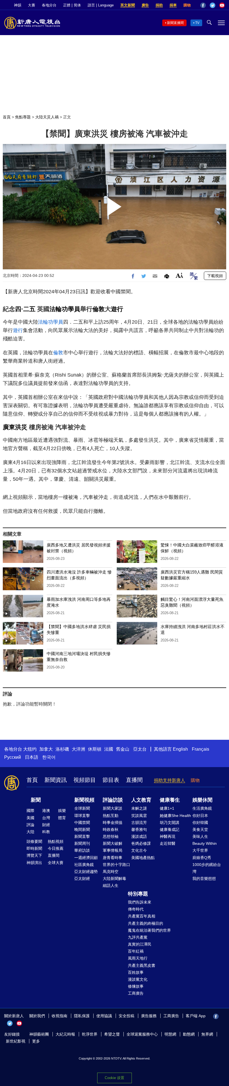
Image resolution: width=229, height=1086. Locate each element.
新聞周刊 (82, 843)
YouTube (222, 5)
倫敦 (98, 309)
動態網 (189, 1034)
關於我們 (37, 1016)
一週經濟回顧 (86, 857)
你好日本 (200, 815)
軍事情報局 (112, 850)
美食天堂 (200, 829)
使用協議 (104, 1016)
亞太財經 (82, 878)
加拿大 (46, 749)
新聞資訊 (55, 780)
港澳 (46, 810)
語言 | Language (101, 5)
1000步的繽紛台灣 (206, 868)
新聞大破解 (112, 843)
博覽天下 (34, 855)
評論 (30, 825)
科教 (46, 831)
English (180, 749)
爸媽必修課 (141, 843)
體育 (62, 818)
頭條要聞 (34, 841)
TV (197, 23)
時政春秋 (110, 829)
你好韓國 (200, 822)
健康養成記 (169, 829)
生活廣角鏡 (202, 808)
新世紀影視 (15, 1041)
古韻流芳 (139, 822)
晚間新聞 (82, 829)
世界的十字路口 (116, 864)
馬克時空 (110, 871)
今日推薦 (55, 848)
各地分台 (49, 5)
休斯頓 (94, 749)
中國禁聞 (82, 822)
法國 (108, 749)
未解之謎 (139, 808)
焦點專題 (23, 117)
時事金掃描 (112, 822)
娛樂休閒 (202, 800)
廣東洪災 (15, 427)
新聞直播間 (175, 23)
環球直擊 (82, 815)
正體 (66, 5)
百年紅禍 (136, 951)
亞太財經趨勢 (86, 871)
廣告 (145, 5)
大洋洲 (78, 749)
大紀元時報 (65, 1034)
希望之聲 (112, 1034)
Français (200, 749)
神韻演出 (34, 862)
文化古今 (139, 850)
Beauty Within (204, 843)
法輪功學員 (64, 309)
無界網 (207, 1034)
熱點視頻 (55, 841)
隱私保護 (82, 1016)
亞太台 (140, 749)
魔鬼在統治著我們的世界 (149, 930)
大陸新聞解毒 (114, 878)
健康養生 (170, 800)
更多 (36, 1041)
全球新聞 (82, 808)
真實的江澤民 (139, 944)
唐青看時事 (112, 857)
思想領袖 (110, 836)
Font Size (179, 275)
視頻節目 (84, 780)
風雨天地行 (137, 958)
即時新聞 (34, 848)
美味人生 (200, 836)
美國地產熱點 (143, 857)
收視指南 (59, 1016)
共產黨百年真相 (141, 916)
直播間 (134, 780)
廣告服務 (149, 1016)
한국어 (49, 757)
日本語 (31, 757)
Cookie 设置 (114, 1078)
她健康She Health (175, 815)
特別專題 (138, 894)
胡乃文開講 (169, 822)
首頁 (7, 117)
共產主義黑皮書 (141, 965)
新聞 (36, 800)
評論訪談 (113, 800)
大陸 (30, 831)
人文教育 (141, 800)
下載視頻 (215, 276)
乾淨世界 (89, 1034)
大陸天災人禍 (47, 117)
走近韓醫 (167, 843)
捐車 (173, 5)
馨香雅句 (139, 829)
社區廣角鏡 (84, 864)
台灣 (46, 818)
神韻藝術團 (39, 1034)
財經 (46, 825)
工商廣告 (136, 993)
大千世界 (200, 850)
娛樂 (62, 810)
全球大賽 (55, 862)
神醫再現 (167, 836)
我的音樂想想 (204, 878)
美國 (30, 818)
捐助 (159, 5)
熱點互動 (110, 815)
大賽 (31, 5)
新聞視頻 (84, 800)
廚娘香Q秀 (201, 857)
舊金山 (122, 749)
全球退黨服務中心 (142, 1034)
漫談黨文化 (137, 979)
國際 (30, 810)
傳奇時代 (136, 909)
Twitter (212, 5)
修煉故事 (136, 986)
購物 (187, 5)
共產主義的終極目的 (145, 923)
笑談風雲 (139, 815)
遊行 (117, 309)
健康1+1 (167, 808)
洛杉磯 (62, 749)
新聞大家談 (112, 808)
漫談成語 (139, 836)
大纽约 (30, 749)
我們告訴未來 (139, 902)
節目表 (110, 780)
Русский (12, 757)
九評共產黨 (137, 937)
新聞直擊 (82, 836)
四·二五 (25, 309)
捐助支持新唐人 (169, 780)
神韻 (17, 5)
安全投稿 (126, 1016)
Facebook (203, 5)
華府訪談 (82, 850)
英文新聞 (127, 5)
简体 (77, 5)
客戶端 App (196, 1016)
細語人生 (110, 885)
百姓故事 (136, 972)
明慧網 (170, 1034)
